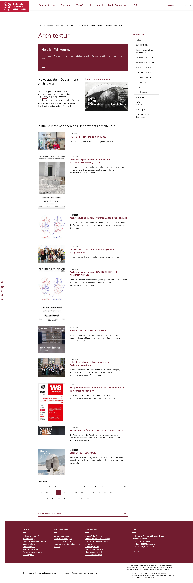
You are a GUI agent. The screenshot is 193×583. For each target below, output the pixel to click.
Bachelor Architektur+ (145, 62)
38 (88, 498)
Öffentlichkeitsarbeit (50, 106)
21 (76, 492)
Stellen (138, 40)
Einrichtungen (141, 92)
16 (47, 492)
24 (93, 492)
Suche (135, 5)
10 (102, 486)
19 (64, 492)
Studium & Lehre (47, 5)
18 (59, 492)
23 (88, 492)
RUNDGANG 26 (142, 45)
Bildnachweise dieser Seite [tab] (49, 513)
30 (41, 498)
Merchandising (29, 544)
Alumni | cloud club (144, 109)
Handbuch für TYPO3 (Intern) (97, 538)
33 (59, 498)
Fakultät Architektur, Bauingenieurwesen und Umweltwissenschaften (97, 25)
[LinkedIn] (2, 291)
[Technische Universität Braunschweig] (14, 6)
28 (117, 492)
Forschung (66, 5)
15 (41, 492)
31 (47, 498)
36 (76, 498)
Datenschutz (77, 573)
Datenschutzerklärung (162, 569)
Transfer (80, 5)
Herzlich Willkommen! (57, 49)
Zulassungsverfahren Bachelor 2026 (144, 51)
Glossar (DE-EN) (92, 546)
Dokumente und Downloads (142, 115)
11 (108, 486)
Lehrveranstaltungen (144, 77)
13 (119, 486)
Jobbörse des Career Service (34, 541)
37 (82, 498)
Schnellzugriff (172, 5)
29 (122, 492)
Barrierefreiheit (90, 573)
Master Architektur (143, 67)
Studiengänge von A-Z (63, 541)
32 (53, 498)
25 (99, 492)
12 (113, 486)
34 (64, 498)
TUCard (57, 546)
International (96, 5)
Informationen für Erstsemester (67, 544)
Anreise (135, 551)
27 (111, 492)
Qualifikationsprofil (144, 72)
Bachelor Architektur (144, 57)
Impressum (65, 573)
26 (105, 492)
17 (53, 492)
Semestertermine (61, 536)
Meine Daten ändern (94, 549)
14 (125, 486)
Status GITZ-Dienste (93, 536)
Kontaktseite (47, 100)
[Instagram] (2, 282)
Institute (139, 87)
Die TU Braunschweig (118, 5)
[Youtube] (2, 287)
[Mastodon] (2, 295)
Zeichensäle (141, 97)
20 (70, 492)
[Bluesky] (2, 300)
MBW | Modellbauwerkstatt (144, 103)
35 (70, 498)
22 (82, 492)
